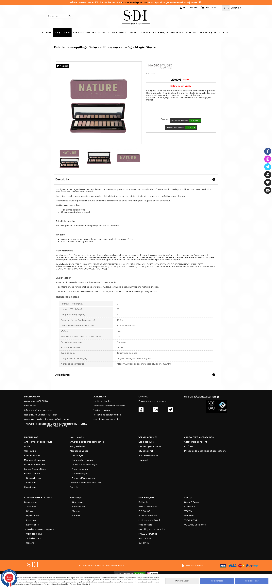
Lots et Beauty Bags (35, 469)
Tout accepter (251, 581)
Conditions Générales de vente (109, 406)
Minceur (76, 511)
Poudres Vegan (80, 473)
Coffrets (188, 446)
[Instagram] (267, 159)
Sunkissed (189, 506)
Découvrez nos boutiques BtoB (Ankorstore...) (47, 419)
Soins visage (30, 502)
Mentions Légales (102, 401)
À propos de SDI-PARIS (36, 401)
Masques (31, 520)
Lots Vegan (78, 455)
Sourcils (74, 487)
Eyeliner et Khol (32, 455)
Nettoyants (32, 525)
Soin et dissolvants (148, 455)
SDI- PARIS (144, 543)
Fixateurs (31, 483)
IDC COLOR (144, 511)
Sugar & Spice (191, 502)
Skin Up (188, 497)
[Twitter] (267, 166)
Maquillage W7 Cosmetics (152, 529)
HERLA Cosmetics (148, 506)
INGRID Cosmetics (148, 516)
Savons (30, 543)
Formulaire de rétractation (106, 419)
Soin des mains (34, 534)
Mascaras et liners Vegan (85, 464)
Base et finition (32, 473)
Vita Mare (189, 516)
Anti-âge (31, 506)
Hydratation (32, 516)
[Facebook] (267, 151)
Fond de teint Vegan (83, 460)
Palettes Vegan (80, 469)
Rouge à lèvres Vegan (83, 478)
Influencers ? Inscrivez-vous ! (38, 410)
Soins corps (76, 497)
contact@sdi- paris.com (134, 2)
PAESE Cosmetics (148, 534)
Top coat (143, 460)
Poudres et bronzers (34, 464)
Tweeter (164, 119)
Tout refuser (217, 581)
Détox (29, 511)
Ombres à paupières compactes (87, 442)
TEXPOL (188, 511)
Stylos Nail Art (146, 451)
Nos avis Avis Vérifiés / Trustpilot (40, 415)
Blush (27, 446)
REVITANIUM (145, 538)
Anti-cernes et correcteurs (38, 442)
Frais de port (30, 406)
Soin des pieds (34, 538)
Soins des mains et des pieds (39, 529)
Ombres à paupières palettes (85, 483)
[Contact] (267, 190)
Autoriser (195, 121)
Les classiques (146, 442)
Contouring (30, 451)
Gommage (77, 502)
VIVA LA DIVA (190, 520)
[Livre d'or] (267, 182)
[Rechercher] (70, 16)
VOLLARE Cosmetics (195, 525)
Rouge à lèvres (77, 446)
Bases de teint (34, 478)
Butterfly (143, 502)
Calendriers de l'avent (195, 442)
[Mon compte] (267, 174)
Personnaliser (182, 581)
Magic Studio (145, 525)
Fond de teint (77, 437)
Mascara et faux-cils (34, 460)
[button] (138, 157)
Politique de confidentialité (107, 415)
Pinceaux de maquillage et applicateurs (205, 451)
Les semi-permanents (150, 446)
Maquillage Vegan (79, 451)
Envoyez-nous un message (152, 401)
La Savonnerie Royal (149, 520)
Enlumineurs (30, 487)
